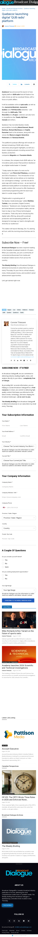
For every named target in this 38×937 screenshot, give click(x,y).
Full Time (5, 745)
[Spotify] (24, 360)
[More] (34, 84)
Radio (21, 312)
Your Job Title (6, 456)
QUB (4, 312)
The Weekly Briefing (11, 846)
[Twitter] (27, 360)
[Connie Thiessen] (3, 26)
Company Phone (7, 503)
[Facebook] (11, 360)
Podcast (31, 309)
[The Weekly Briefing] (19, 831)
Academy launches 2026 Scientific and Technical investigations (17, 666)
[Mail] (21, 360)
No (6, 564)
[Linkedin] (17, 360)
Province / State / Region (9, 513)
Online (19, 309)
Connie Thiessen (9, 26)
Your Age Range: (7, 585)
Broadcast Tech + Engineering (10, 662)
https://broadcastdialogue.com (19, 325)
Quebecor (16, 312)
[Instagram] (14, 360)
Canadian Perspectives (10, 766)
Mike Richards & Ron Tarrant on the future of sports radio (18, 632)
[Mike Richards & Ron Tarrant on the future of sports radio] (19, 620)
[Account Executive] (19, 734)
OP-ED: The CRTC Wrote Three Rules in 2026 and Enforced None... (18, 798)
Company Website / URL (9, 492)
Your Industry (6, 442)
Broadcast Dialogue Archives (15, 8)
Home (3, 8)
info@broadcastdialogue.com (23, 927)
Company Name (7, 482)
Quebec (9, 312)
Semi (6, 567)
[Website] (30, 360)
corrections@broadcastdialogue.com (22, 357)
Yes (6, 560)
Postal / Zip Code (7, 534)
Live (14, 309)
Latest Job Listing (8, 718)
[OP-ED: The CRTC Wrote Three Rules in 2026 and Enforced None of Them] (19, 782)
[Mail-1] (28, 921)
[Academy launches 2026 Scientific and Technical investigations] (19, 654)
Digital (9, 309)
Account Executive (10, 749)
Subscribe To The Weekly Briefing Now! (18, 600)
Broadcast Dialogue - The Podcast (11, 627)
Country (4, 524)
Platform (25, 309)
